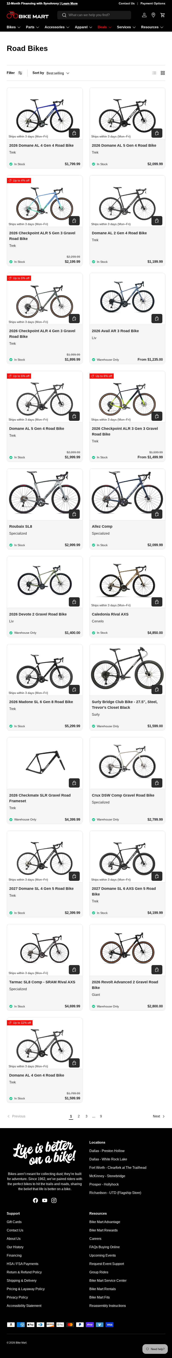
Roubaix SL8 (20, 526)
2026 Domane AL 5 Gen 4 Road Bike (124, 145)
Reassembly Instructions (107, 1305)
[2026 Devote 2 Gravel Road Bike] (44, 580)
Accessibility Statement (24, 1305)
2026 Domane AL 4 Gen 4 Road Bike (41, 145)
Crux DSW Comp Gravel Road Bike (123, 795)
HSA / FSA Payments (22, 1264)
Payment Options (153, 3)
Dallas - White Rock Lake (108, 1159)
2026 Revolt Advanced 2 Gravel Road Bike (125, 985)
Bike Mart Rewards (103, 1230)
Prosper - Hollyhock (104, 1184)
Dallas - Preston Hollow (107, 1151)
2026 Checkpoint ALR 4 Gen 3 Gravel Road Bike (42, 334)
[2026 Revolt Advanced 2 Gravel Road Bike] (127, 948)
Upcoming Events (102, 1255)
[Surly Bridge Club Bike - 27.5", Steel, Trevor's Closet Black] (127, 668)
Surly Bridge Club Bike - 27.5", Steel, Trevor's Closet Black (125, 705)
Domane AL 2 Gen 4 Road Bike (119, 233)
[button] (162, 15)
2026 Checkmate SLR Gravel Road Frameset (40, 798)
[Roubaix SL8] (44, 492)
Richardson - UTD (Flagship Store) (115, 1193)
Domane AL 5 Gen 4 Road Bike (36, 428)
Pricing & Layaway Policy (26, 1289)
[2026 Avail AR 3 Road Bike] (127, 297)
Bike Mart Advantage (104, 1222)
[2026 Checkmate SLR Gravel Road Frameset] (44, 761)
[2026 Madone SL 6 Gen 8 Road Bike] (44, 668)
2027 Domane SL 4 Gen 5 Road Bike (41, 888)
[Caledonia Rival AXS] (127, 580)
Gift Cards (14, 1222)
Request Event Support (106, 1264)
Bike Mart (21, 1342)
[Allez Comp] (127, 492)
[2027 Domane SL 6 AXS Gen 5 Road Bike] (127, 854)
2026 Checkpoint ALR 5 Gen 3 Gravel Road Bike (42, 236)
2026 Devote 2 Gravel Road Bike (38, 614)
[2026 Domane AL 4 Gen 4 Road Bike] (44, 111)
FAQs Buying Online (104, 1247)
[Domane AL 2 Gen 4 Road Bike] (127, 199)
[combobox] (94, 15)
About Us (14, 1238)
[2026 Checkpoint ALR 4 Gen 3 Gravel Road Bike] (44, 297)
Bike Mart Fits (99, 1297)
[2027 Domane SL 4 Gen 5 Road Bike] (44, 854)
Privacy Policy (17, 1297)
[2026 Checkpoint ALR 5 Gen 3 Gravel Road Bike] (44, 199)
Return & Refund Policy (24, 1272)
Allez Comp (102, 526)
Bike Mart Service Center (107, 1280)
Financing (14, 1255)
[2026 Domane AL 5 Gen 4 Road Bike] (127, 111)
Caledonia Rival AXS (110, 614)
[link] (37, 1116)
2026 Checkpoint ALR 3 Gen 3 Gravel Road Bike (125, 431)
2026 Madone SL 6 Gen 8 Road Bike (41, 702)
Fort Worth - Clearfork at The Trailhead (117, 1167)
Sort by (38, 73)
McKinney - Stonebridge (107, 1176)
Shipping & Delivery (21, 1280)
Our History (15, 1247)
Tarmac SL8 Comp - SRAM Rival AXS (42, 982)
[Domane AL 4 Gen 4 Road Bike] (44, 1041)
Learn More (69, 3)
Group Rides (98, 1272)
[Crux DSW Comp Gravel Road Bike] (127, 761)
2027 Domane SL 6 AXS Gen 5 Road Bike (124, 891)
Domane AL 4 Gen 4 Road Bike (36, 1075)
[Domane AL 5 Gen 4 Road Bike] (44, 394)
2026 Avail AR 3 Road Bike (115, 331)
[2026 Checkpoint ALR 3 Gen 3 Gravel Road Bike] (127, 394)
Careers (95, 1238)
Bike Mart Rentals (102, 1289)
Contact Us (127, 3)
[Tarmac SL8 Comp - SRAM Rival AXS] (44, 948)
